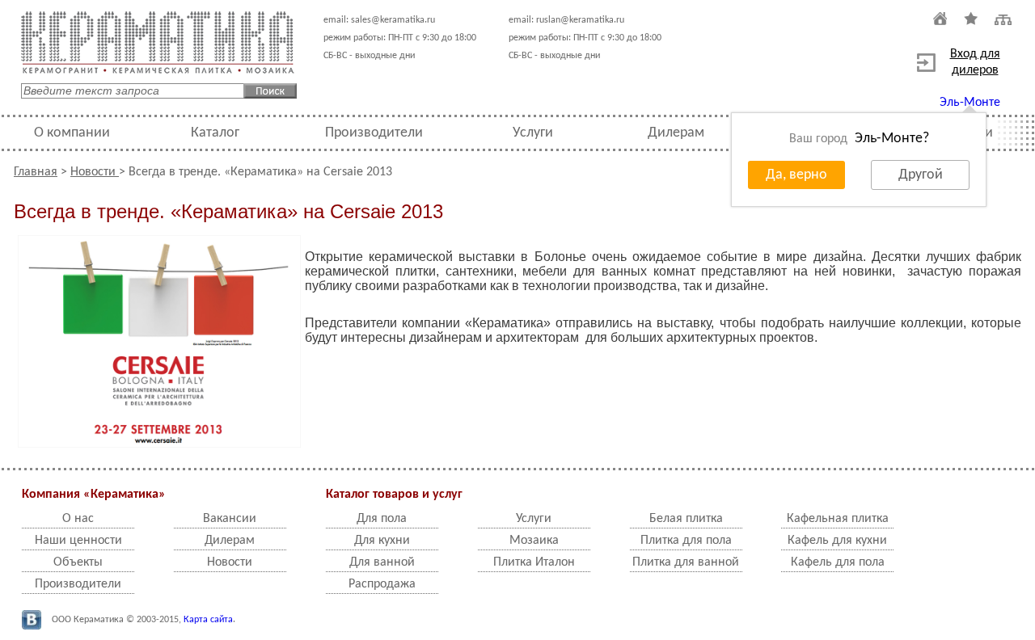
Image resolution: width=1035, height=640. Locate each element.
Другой (920, 175)
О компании (72, 133)
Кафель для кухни (837, 540)
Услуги (533, 133)
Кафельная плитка (838, 518)
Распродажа (382, 584)
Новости (94, 172)
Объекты (78, 562)
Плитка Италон (534, 562)
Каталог (215, 133)
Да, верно (796, 175)
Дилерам (676, 133)
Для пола (382, 518)
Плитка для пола (686, 540)
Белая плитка (686, 518)
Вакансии (229, 518)
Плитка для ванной (685, 562)
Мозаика (534, 540)
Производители (374, 133)
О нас (78, 518)
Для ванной (382, 562)
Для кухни (382, 540)
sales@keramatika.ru (393, 20)
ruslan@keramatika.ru (580, 20)
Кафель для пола (838, 562)
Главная (35, 172)
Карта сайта (208, 620)
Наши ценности (78, 540)
